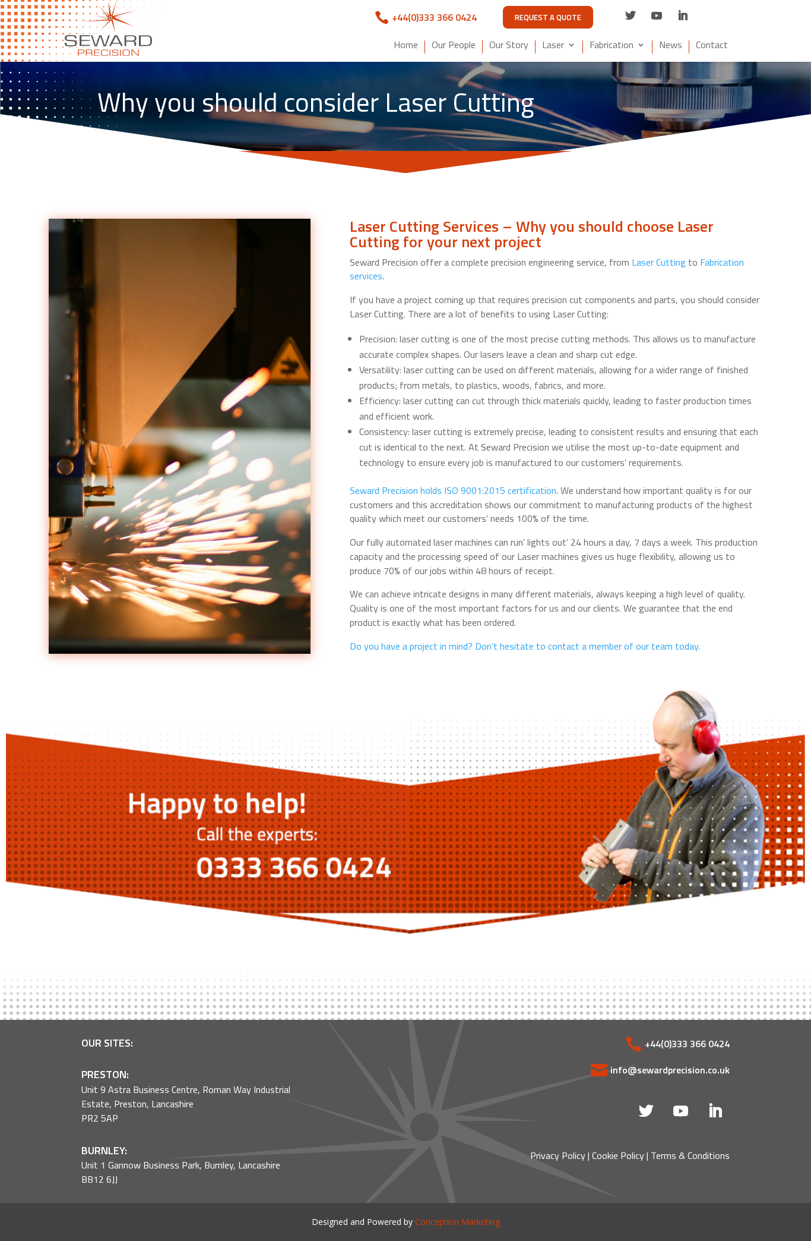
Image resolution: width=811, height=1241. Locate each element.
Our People (454, 46)
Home (406, 46)
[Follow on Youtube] (656, 15)
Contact (712, 46)
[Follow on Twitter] (630, 15)
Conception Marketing (457, 1221)
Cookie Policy (618, 1155)
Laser (553, 46)
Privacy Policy (557, 1155)
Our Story (508, 46)
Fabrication (611, 46)
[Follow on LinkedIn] (682, 15)
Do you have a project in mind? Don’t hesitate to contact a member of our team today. (525, 646)
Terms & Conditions (690, 1155)
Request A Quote (548, 17)
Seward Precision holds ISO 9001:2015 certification (453, 490)
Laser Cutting (659, 262)
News (670, 46)
